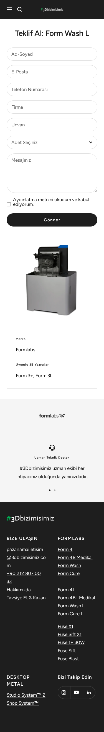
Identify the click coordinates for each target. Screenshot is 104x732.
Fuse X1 (65, 626)
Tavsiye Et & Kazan (26, 597)
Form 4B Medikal (75, 557)
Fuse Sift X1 (70, 634)
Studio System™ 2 (26, 695)
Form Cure (69, 573)
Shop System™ (23, 703)
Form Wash (69, 565)
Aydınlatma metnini (33, 199)
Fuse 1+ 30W (71, 642)
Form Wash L (71, 605)
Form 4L (66, 589)
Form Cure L (70, 613)
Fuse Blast (68, 658)
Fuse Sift (67, 650)
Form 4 (65, 549)
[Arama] (19, 9)
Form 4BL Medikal (76, 597)
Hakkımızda (19, 589)
